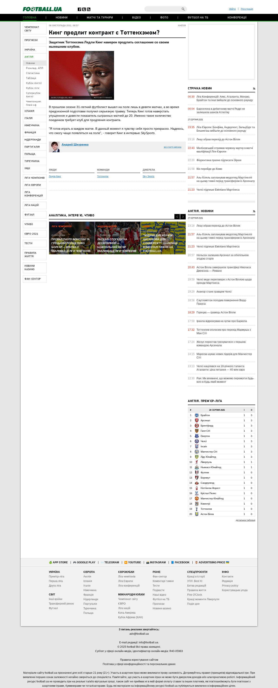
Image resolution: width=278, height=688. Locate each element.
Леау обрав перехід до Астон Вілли (218, 139)
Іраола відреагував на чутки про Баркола (222, 321)
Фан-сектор (160, 576)
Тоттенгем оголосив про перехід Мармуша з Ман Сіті (224, 331)
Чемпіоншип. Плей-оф (34, 103)
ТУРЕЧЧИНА (32, 161)
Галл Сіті (205, 431)
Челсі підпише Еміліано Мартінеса (218, 189)
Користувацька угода (235, 590)
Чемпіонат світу (128, 599)
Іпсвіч (204, 446)
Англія (87, 576)
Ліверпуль (206, 462)
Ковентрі (205, 503)
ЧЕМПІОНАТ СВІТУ (32, 29)
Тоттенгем (102, 176)
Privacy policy (230, 585)
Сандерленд (207, 483)
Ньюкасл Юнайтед (211, 467)
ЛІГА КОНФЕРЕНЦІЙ (34, 194)
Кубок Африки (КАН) (130, 617)
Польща (88, 612)
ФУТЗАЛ (29, 215)
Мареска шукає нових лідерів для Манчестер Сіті (224, 356)
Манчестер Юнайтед (212, 498)
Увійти (232, 9)
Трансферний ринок (61, 603)
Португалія (90, 603)
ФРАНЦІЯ (30, 132)
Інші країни (55, 599)
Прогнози (158, 603)
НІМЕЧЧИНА (32, 125)
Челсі (204, 441)
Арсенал (205, 420)
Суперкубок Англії (33, 95)
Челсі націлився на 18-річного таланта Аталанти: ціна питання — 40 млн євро (221, 368)
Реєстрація (247, 9)
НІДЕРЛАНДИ (33, 140)
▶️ (132, 562)
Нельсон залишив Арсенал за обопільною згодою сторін (223, 257)
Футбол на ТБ (198, 17)
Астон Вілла (207, 514)
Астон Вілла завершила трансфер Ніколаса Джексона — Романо (224, 269)
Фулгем (205, 472)
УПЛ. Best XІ (194, 581)
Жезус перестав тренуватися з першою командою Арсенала (221, 343)
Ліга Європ (124, 581)
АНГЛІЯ (29, 57)
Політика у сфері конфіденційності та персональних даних (139, 664)
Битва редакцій (196, 585)
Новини (62, 17)
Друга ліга (55, 585)
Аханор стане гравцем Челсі (214, 291)
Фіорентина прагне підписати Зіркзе (219, 160)
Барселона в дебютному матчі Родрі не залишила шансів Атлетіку (221, 110)
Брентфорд (207, 425)
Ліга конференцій (129, 585)
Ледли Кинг (55, 176)
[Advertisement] (221, 52)
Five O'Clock (194, 594)
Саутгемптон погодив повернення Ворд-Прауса (222, 302)
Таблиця (31, 78)
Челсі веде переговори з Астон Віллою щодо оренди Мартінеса (224, 281)
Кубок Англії (34, 83)
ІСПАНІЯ (29, 111)
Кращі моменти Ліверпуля (203, 599)
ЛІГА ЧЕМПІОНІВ (35, 178)
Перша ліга (56, 581)
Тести (156, 585)
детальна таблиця (245, 520)
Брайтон (205, 415)
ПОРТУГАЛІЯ (32, 147)
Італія (87, 585)
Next (183, 216)
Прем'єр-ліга (56, 576)
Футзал (53, 608)
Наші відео (159, 594)
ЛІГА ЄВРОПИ (33, 185)
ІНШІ (27, 168)
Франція (88, 594)
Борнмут (205, 477)
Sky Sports (148, 176)
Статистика (33, 73)
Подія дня (193, 603)
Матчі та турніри (100, 17)
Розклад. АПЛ (34, 68)
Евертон (205, 436)
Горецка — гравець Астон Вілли (216, 312)
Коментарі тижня (163, 581)
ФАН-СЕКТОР (33, 279)
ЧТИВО (29, 224)
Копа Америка (127, 612)
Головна (29, 17)
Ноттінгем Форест (210, 488)
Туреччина (89, 608)
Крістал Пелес (208, 493)
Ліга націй (124, 608)
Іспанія (87, 581)
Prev (177, 216)
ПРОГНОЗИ (31, 40)
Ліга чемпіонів (126, 576)
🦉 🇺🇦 (212, 562)
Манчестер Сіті (209, 451)
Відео (136, 17)
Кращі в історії (196, 576)
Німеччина (89, 590)
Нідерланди (90, 599)
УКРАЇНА (30, 50)
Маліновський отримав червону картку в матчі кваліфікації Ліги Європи (225, 150)
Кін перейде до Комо (209, 168)
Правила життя (196, 590)
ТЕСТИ (29, 243)
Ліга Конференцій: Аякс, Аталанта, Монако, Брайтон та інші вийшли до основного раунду (225, 98)
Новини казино (162, 608)
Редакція (227, 581)
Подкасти (158, 590)
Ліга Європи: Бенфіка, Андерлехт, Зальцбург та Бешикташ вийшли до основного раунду (226, 129)
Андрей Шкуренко (75, 144)
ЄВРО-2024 (31, 234)
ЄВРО (122, 603)
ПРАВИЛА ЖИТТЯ (30, 255)
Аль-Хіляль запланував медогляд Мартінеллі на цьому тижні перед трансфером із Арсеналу (226, 179)
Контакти (227, 576)
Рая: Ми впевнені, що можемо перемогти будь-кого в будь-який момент (225, 380)
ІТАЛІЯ (29, 118)
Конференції (237, 17)
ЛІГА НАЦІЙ (32, 205)
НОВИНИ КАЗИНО (30, 268)
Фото (164, 17)
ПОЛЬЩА (30, 154)
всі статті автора (172, 147)
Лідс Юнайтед (208, 457)
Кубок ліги (32, 88)
